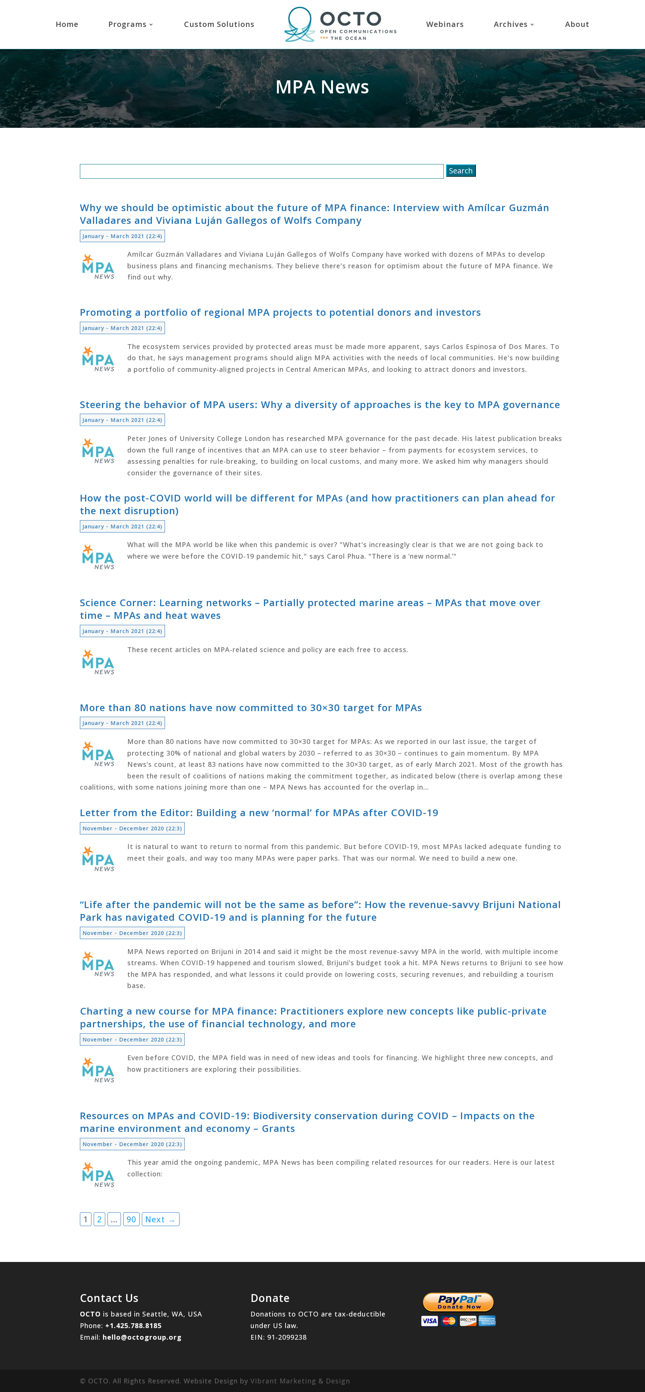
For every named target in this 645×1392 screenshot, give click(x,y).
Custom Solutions (219, 24)
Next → (160, 1219)
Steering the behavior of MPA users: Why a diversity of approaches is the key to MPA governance (320, 404)
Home (67, 24)
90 (131, 1219)
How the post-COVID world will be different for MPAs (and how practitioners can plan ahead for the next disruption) (317, 504)
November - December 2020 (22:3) (132, 828)
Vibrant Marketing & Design (300, 1380)
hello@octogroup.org (142, 1337)
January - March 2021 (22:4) (122, 236)
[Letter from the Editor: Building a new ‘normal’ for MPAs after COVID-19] (98, 872)
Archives (511, 24)
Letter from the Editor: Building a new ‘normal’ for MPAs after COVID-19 (259, 812)
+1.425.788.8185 (133, 1325)
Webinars (445, 24)
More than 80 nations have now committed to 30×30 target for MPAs (251, 707)
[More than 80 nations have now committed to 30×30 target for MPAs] (98, 767)
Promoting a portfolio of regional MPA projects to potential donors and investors (280, 312)
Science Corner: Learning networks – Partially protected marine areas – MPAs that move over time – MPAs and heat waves (310, 609)
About (577, 24)
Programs (127, 24)
